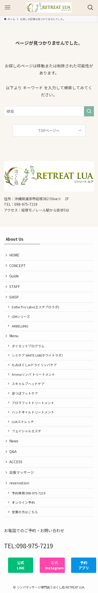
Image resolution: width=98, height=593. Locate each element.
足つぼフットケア (25, 393)
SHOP (14, 297)
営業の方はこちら (25, 512)
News (13, 440)
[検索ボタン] (90, 7)
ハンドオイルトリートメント (33, 412)
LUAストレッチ (23, 421)
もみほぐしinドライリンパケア (34, 364)
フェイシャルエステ (26, 431)
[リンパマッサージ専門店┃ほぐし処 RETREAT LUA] (49, 7)
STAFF (14, 286)
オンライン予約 (23, 502)
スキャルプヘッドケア (28, 383)
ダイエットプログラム (28, 346)
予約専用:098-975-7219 (28, 493)
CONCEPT (17, 265)
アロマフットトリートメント (33, 402)
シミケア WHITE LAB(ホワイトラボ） (38, 355)
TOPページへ (49, 130)
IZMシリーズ (21, 316)
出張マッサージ (21, 472)
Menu (13, 335)
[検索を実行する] (89, 111)
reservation (19, 482)
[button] (20, 565)
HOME (14, 255)
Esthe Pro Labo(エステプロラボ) (35, 307)
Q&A (13, 451)
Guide (14, 275)
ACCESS (15, 461)
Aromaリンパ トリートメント (33, 374)
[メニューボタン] (7, 7)
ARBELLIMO (20, 326)
